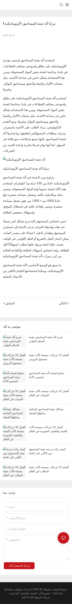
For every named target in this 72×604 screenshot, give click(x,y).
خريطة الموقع (42, 597)
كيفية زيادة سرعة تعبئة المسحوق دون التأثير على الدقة (47, 451)
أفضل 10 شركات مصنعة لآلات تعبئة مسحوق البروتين (49, 357)
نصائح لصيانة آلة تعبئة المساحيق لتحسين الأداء (46, 375)
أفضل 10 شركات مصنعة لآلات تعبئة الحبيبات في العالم (49, 393)
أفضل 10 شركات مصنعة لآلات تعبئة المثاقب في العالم (49, 469)
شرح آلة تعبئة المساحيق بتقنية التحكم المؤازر (46, 339)
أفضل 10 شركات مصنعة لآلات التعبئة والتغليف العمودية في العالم (48, 429)
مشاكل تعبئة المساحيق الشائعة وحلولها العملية (46, 411)
